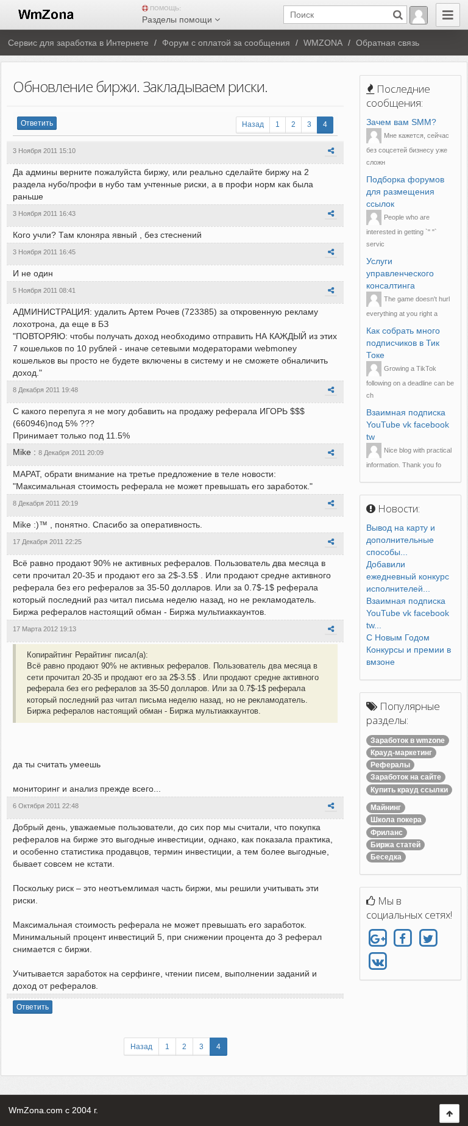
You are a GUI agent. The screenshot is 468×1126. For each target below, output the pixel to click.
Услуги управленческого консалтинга (400, 273)
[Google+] (377, 939)
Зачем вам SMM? (401, 122)
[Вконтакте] (377, 961)
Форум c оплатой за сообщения (226, 43)
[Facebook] (402, 939)
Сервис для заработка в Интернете (78, 43)
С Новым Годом (398, 637)
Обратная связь (387, 43)
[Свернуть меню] (448, 15)
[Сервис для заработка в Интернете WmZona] (45, 13)
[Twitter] (428, 939)
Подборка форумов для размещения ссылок (405, 191)
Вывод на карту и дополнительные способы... (400, 540)
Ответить (37, 123)
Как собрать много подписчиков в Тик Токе (403, 343)
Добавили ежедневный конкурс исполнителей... (407, 576)
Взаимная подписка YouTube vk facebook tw (407, 424)
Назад (253, 124)
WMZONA (322, 43)
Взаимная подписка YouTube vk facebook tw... (407, 613)
